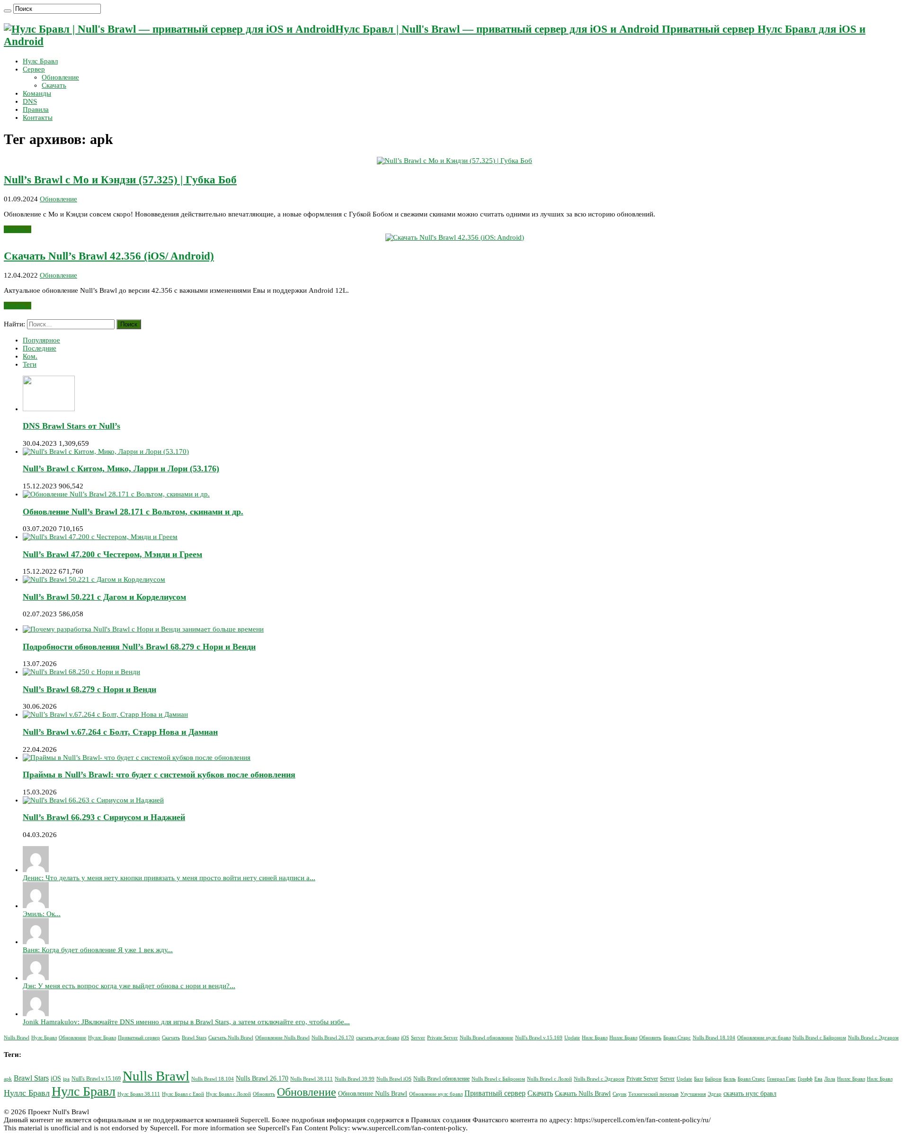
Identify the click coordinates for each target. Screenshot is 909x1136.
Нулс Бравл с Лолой (228, 1094)
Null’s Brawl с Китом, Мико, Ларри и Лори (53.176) (121, 468)
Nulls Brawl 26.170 (333, 1037)
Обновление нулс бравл (764, 1037)
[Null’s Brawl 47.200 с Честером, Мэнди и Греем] (100, 537)
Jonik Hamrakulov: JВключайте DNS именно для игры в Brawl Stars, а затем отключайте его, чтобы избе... (186, 1022)
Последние (39, 348)
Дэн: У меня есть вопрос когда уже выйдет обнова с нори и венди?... (129, 986)
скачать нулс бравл (377, 1037)
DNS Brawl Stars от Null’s (71, 426)
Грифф (805, 1079)
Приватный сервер (139, 1037)
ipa (66, 1079)
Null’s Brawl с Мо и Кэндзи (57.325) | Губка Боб (120, 180)
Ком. (30, 356)
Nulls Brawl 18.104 (714, 1037)
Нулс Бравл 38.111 (138, 1094)
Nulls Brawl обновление (486, 1037)
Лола (829, 1079)
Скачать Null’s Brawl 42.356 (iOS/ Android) (109, 256)
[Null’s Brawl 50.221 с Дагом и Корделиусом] (94, 579)
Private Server (442, 1037)
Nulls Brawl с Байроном (819, 1037)
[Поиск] (7, 10)
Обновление (60, 77)
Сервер (34, 69)
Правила (36, 109)
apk (8, 1079)
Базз (698, 1079)
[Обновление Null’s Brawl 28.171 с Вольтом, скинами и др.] (116, 494)
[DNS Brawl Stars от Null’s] (49, 409)
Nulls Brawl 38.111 (311, 1079)
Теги (29, 364)
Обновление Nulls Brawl (282, 1037)
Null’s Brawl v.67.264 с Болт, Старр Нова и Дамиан (120, 732)
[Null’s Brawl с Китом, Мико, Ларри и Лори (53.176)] (106, 451)
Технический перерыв (653, 1094)
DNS (30, 101)
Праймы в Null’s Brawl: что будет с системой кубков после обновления (159, 774)
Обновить (650, 1037)
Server (418, 1037)
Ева (818, 1079)
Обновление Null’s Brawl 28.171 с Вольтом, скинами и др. (133, 511)
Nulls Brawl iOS (393, 1079)
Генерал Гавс (781, 1079)
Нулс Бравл (40, 61)
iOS (405, 1037)
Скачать (54, 85)
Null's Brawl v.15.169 (538, 1037)
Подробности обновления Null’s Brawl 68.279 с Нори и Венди (139, 646)
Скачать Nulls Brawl (230, 1037)
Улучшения (693, 1094)
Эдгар (715, 1094)
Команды (37, 93)
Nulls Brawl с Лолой (549, 1079)
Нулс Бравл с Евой (183, 1094)
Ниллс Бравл (623, 1037)
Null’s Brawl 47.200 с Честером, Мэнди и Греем (112, 554)
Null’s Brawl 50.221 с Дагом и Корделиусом (104, 597)
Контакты (38, 117)
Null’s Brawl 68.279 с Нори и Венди (89, 689)
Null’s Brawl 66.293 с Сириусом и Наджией (104, 817)
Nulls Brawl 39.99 (354, 1079)
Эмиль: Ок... (42, 914)
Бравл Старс (677, 1037)
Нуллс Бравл (102, 1037)
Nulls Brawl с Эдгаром (873, 1037)
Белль (729, 1079)
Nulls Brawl (16, 1037)
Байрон (713, 1079)
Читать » (17, 229)
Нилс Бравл (594, 1037)
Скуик (619, 1094)
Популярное (41, 340)
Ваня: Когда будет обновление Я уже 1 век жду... (98, 950)
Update (572, 1037)
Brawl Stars (194, 1037)
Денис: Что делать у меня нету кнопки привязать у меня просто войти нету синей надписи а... (169, 878)
